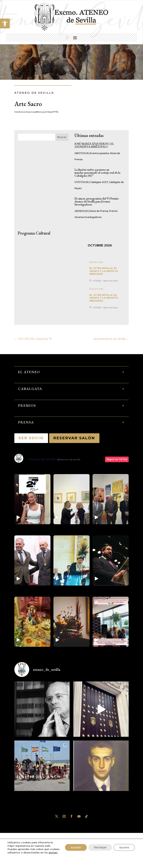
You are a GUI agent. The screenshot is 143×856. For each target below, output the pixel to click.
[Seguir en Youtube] (79, 816)
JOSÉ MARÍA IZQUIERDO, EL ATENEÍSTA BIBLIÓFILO (94, 145)
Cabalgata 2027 (99, 182)
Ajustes (124, 847)
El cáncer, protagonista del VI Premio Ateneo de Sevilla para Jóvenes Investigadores (96, 201)
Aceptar (76, 847)
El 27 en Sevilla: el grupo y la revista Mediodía (103, 271)
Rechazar (100, 847)
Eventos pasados (99, 153)
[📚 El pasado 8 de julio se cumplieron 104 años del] (101, 768)
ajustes (53, 852)
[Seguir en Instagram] (64, 816)
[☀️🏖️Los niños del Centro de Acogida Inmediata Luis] (42, 768)
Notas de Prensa (98, 211)
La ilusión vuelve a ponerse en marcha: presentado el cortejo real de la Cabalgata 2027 (97, 173)
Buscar (61, 137)
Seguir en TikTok (117, 459)
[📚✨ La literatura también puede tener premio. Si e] (101, 709)
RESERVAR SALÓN (74, 438)
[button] (5, 23)
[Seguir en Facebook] (71, 816)
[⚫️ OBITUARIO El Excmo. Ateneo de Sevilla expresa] (42, 709)
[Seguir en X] (57, 816)
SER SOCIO (31, 438)
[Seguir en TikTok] (86, 816)
